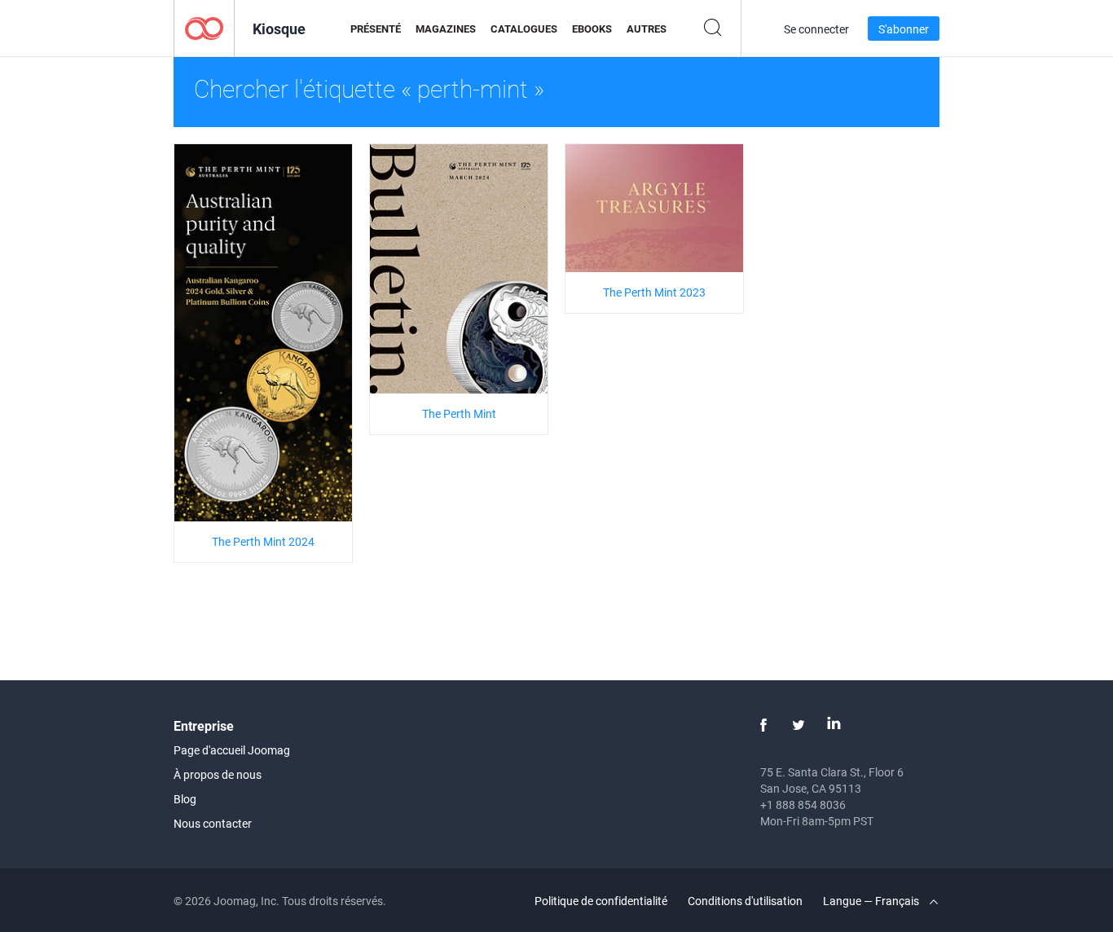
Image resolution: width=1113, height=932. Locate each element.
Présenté (375, 28)
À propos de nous (218, 774)
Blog (185, 799)
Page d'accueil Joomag (232, 750)
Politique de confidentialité (601, 900)
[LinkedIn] (833, 725)
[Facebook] (763, 725)
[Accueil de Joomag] (204, 27)
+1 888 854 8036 (803, 804)
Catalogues (524, 28)
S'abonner (903, 29)
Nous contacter (213, 823)
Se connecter (816, 29)
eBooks (592, 28)
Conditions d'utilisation (745, 900)
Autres (646, 28)
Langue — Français (872, 900)
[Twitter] (798, 725)
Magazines (446, 28)
